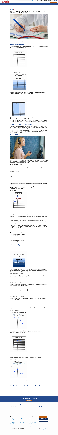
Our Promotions (22, 422)
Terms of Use (31, 423)
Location (41, 2)
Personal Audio (12, 423)
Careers (30, 418)
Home (25, 2)
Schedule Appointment (53, 2)
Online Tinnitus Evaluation (43, 419)
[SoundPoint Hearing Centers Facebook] (10, 411)
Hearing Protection (12, 422)
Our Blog (31, 419)
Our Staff (21, 419)
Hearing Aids (29, 2)
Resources (47, 2)
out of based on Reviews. (43, 405)
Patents (30, 426)
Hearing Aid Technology (13, 419)
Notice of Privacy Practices (33, 422)
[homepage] (5, 1)
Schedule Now (29, 400)
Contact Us (21, 423)
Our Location (21, 418)
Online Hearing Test (33, 0)
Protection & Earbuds (34, 2)
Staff (38, 2)
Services (44, 2)
